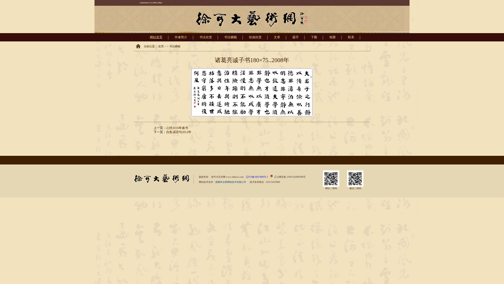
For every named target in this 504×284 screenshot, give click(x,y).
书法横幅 (174, 46)
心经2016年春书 (177, 128)
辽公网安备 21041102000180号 (290, 177)
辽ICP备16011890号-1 (257, 177)
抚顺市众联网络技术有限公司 (230, 182)
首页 (161, 46)
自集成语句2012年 (178, 132)
